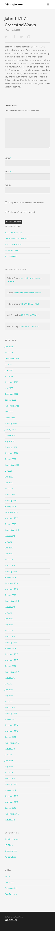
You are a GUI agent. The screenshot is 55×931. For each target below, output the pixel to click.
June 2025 (9, 370)
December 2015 (11, 796)
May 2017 (9, 695)
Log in (7, 876)
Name (8, 158)
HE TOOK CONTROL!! (30, 326)
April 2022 (9, 411)
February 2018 (11, 642)
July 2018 (8, 613)
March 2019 (10, 565)
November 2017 (11, 660)
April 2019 (9, 559)
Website (8, 185)
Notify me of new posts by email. (22, 212)
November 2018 (11, 589)
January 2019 (10, 577)
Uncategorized (11, 851)
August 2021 (10, 441)
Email (8, 171)
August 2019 (10, 536)
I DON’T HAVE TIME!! (30, 304)
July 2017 (8, 683)
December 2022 (11, 394)
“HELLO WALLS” (11, 256)
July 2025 (8, 364)
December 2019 (11, 512)
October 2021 (10, 435)
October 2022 (10, 400)
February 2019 (11, 571)
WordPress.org (11, 894)
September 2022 (12, 406)
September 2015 (12, 814)
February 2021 (11, 447)
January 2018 (10, 648)
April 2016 (9, 772)
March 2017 (10, 707)
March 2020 (10, 494)
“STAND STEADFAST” (13, 244)
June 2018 (9, 618)
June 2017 (9, 689)
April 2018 (9, 630)
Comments (11, 888)
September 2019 (12, 530)
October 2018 (10, 595)
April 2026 (9, 352)
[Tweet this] (21, 37)
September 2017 (12, 672)
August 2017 (10, 678)
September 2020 (12, 465)
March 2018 (10, 636)
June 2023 (9, 388)
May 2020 (9, 482)
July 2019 (8, 542)
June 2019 (9, 547)
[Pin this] (28, 37)
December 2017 (11, 654)
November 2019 (11, 518)
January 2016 (10, 790)
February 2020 (11, 500)
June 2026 (9, 346)
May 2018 (9, 624)
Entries (9, 882)
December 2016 (11, 725)
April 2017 (9, 701)
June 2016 (9, 760)
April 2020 (9, 488)
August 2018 (10, 607)
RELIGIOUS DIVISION (13, 232)
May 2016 (9, 766)
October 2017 (10, 666)
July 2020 (8, 471)
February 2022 (11, 423)
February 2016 (11, 784)
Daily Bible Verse (12, 839)
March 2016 (10, 778)
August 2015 (10, 819)
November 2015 (11, 802)
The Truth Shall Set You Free (17, 238)
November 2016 (11, 731)
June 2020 (9, 477)
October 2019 (10, 524)
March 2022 (10, 417)
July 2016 (8, 754)
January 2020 (10, 506)
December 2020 (11, 453)
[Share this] (14, 37)
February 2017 (11, 713)
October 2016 (10, 737)
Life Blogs (9, 845)
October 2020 (10, 459)
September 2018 (12, 601)
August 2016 (10, 749)
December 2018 (11, 583)
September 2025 (12, 358)
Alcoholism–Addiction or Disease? (28, 292)
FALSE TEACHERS (12, 250)
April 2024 (9, 376)
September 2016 (12, 743)
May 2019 (9, 553)
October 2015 (10, 808)
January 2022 (10, 429)
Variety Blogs (10, 857)
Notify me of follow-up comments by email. (26, 202)
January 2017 (10, 719)
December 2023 (11, 382)
